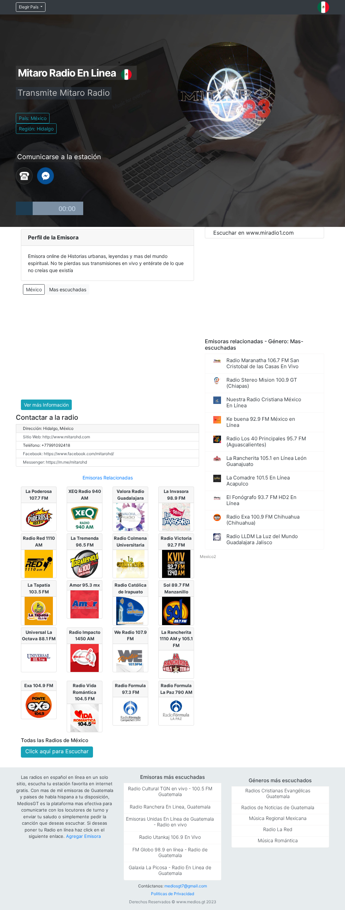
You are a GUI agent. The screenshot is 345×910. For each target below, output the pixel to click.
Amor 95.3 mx (84, 585)
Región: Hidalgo (36, 128)
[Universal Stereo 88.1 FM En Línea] (39, 657)
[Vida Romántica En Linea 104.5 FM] (84, 717)
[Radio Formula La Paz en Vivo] (176, 710)
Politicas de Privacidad (172, 893)
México (34, 289)
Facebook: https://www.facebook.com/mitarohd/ (68, 453)
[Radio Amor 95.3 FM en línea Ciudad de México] (84, 603)
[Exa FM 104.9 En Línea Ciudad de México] (39, 704)
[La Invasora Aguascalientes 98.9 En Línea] (176, 516)
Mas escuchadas (67, 289)
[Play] (24, 208)
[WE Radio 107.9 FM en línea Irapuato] (130, 657)
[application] (49, 208)
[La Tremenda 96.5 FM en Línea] (84, 563)
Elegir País (29, 6)
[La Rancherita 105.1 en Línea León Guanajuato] (176, 664)
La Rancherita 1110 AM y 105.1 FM (176, 638)
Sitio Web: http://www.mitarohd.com (56, 436)
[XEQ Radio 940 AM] (84, 516)
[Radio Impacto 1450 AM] (84, 657)
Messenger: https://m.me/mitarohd (55, 462)
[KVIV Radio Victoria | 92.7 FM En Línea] (176, 563)
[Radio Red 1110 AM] (39, 563)
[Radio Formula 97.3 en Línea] (130, 710)
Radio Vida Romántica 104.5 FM (84, 692)
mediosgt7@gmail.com (185, 885)
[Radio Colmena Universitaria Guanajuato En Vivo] (130, 563)
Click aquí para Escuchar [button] (57, 751)
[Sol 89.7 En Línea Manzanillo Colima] (176, 610)
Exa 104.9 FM (38, 685)
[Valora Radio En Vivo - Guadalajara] (130, 516)
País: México (32, 118)
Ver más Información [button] (46, 405)
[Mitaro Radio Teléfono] (24, 175)
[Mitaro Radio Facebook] (45, 175)
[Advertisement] (107, 347)
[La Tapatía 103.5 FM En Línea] (39, 610)
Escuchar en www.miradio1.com (253, 232)
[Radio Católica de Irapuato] (130, 610)
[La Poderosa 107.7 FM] (39, 516)
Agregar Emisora (83, 836)
